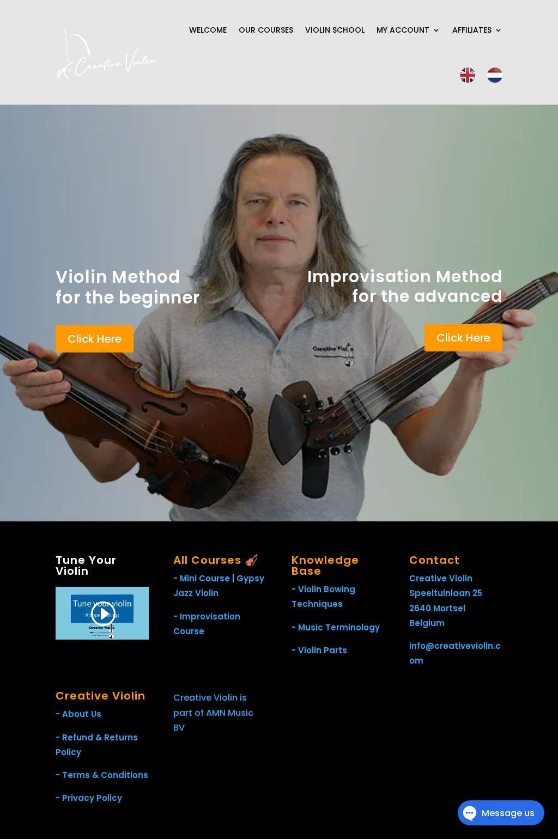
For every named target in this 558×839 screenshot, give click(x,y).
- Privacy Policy (89, 798)
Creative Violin (440, 578)
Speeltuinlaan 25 (445, 593)
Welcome (208, 30)
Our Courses (266, 30)
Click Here (95, 338)
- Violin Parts (319, 650)
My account (403, 30)
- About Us (78, 714)
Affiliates (472, 30)
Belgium (427, 623)
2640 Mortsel (437, 608)
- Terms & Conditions (102, 775)
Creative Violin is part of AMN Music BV (213, 712)
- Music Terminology (336, 627)
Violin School (335, 30)
